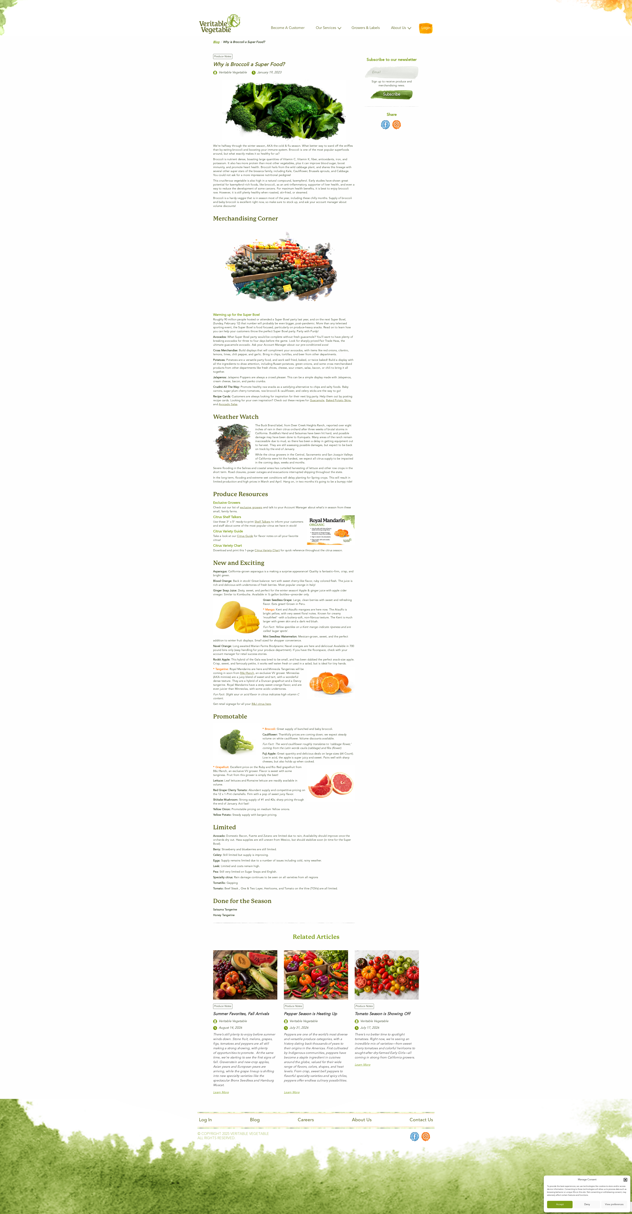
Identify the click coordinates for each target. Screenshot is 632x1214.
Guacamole (317, 400)
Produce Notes (222, 56)
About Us (362, 1120)
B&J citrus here (261, 704)
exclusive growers (251, 507)
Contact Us (421, 1120)
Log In (205, 1120)
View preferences (614, 1204)
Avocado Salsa (228, 404)
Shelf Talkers (262, 521)
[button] (625, 1179)
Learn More (221, 1092)
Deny (587, 1204)
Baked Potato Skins (338, 400)
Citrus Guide (245, 536)
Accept (560, 1204)
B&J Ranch (247, 673)
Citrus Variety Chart (267, 550)
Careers (306, 1120)
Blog (216, 42)
